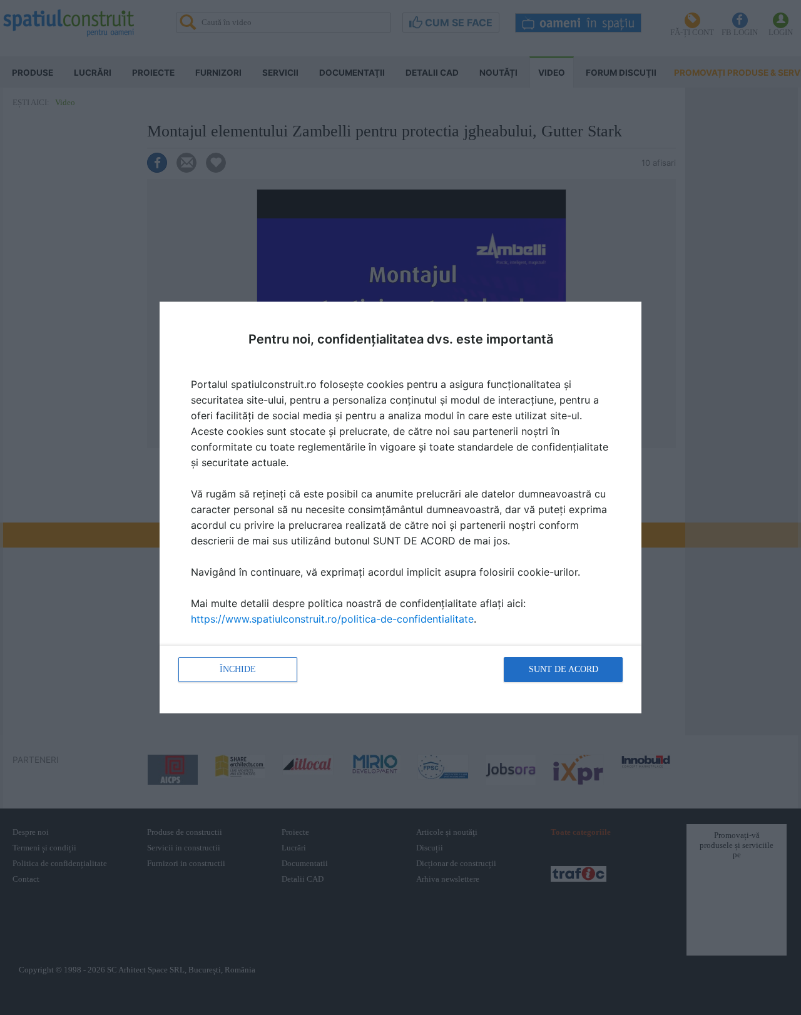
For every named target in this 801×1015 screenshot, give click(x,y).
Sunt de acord (563, 669)
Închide (238, 669)
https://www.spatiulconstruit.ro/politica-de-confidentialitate (332, 619)
